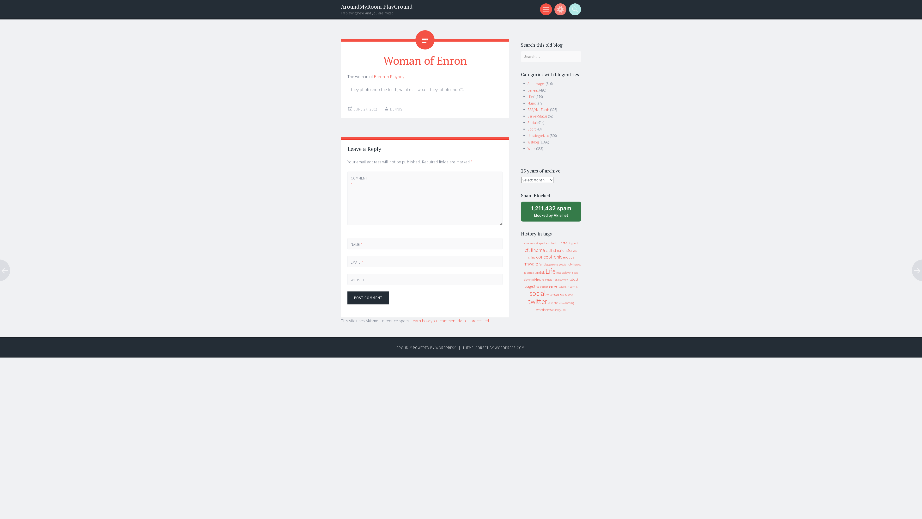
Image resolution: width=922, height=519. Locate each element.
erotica (568, 257)
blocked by (555, 213)
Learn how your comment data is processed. (450, 320)
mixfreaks (537, 279)
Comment (359, 181)
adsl (535, 243)
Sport (532, 129)
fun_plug (544, 264)
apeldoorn (545, 243)
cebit (576, 243)
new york (563, 279)
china (531, 257)
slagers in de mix (568, 286)
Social (532, 122)
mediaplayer (563, 272)
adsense (528, 243)
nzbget (573, 279)
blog (570, 243)
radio (538, 286)
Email (357, 262)
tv (547, 295)
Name (357, 244)
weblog (569, 303)
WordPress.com (509, 348)
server (553, 286)
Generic (533, 90)
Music (532, 103)
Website (358, 280)
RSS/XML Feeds (538, 109)
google (562, 264)
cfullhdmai (554, 250)
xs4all (555, 310)
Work (531, 148)
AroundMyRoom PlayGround (376, 6)
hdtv (570, 264)
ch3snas (569, 250)
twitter (537, 301)
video (561, 303)
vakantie (553, 303)
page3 (530, 286)
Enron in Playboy (389, 76)
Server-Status (537, 116)
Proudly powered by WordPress (426, 348)
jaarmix (529, 272)
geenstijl (553, 264)
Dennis (396, 109)
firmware (530, 264)
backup (555, 243)
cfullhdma (535, 250)
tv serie (569, 295)
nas (555, 279)
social (537, 293)
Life (530, 96)
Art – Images (536, 83)
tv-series (556, 294)
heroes (577, 264)
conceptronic (549, 257)
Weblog (533, 142)
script (545, 286)
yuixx (562, 310)
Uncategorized (538, 135)
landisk (539, 272)
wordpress (544, 309)
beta (564, 243)
